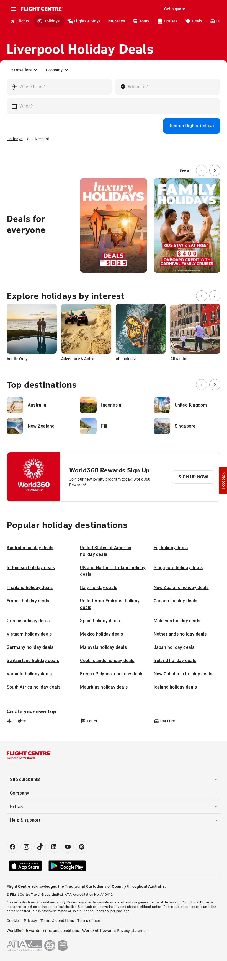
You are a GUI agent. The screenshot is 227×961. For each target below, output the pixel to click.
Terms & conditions (57, 920)
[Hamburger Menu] (13, 8)
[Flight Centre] (41, 9)
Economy (54, 70)
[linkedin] (54, 847)
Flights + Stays (87, 21)
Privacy (30, 920)
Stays (120, 21)
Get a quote (174, 9)
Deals (197, 21)
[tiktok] (40, 847)
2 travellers (21, 70)
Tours (144, 21)
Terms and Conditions (181, 902)
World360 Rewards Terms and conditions (43, 930)
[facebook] (12, 847)
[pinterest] (81, 847)
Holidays (51, 21)
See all (185, 170)
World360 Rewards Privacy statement (115, 930)
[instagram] (26, 847)
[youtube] (68, 847)
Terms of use (88, 920)
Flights (23, 21)
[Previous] (201, 170)
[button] (223, 480)
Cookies (13, 920)
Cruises (170, 21)
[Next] (214, 170)
